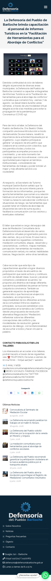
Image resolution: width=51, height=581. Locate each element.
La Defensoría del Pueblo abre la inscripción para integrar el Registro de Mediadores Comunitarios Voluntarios (28, 475)
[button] (45, 575)
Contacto (10, 547)
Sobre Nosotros (13, 526)
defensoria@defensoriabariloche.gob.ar (24, 562)
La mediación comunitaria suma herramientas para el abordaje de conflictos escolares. (25, 446)
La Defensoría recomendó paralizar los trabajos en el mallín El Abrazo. (28, 421)
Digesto (9, 541)
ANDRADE (31, 578)
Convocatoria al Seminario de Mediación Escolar (24, 411)
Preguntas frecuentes (16, 536)
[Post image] (5, 411)
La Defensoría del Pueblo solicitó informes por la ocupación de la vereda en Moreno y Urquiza (28, 433)
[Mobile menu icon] (45, 7)
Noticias (9, 531)
